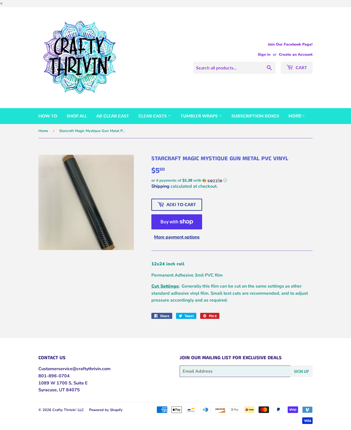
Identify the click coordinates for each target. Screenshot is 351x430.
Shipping (160, 186)
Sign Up (301, 371)
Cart (301, 67)
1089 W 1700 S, (55, 383)
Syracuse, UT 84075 (59, 390)
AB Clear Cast (112, 115)
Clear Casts (153, 115)
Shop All (77, 115)
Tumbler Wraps (199, 115)
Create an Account (296, 54)
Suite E (80, 383)
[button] (232, 180)
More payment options (177, 237)
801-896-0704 (54, 376)
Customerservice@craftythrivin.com (74, 369)
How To (47, 115)
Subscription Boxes (255, 115)
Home (43, 130)
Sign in (264, 54)
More (295, 116)
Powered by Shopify (106, 409)
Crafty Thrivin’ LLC (68, 409)
